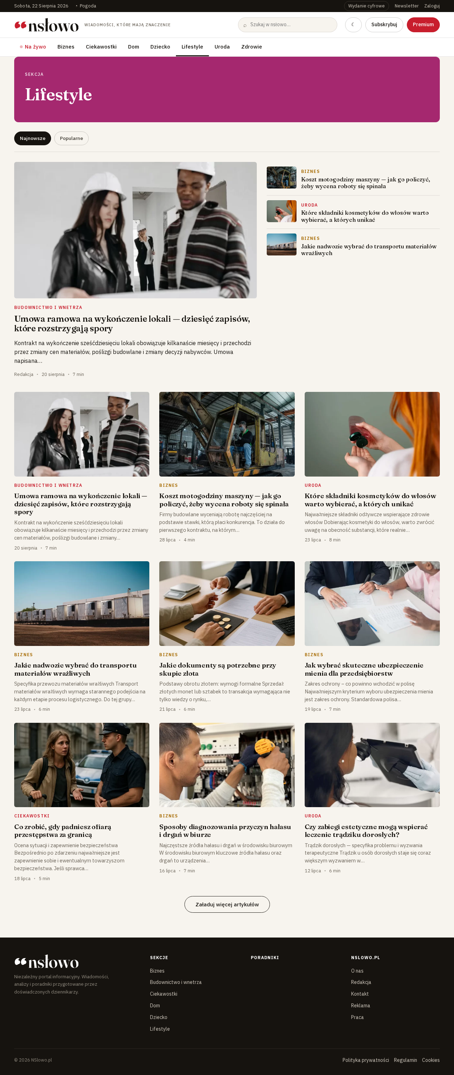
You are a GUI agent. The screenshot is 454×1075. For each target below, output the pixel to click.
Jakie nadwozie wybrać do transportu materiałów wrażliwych (369, 250)
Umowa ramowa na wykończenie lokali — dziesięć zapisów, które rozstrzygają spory (132, 323)
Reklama (360, 1005)
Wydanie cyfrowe (366, 6)
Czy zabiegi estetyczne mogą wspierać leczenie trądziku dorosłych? (366, 830)
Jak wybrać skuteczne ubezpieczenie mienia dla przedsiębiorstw (364, 669)
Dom (133, 46)
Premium (423, 24)
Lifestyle (192, 46)
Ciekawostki (101, 46)
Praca (357, 1017)
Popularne (71, 138)
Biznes (65, 46)
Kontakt (360, 994)
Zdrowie (251, 46)
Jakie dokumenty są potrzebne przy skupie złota (217, 669)
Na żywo (35, 46)
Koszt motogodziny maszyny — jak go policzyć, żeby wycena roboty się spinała (365, 183)
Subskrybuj (384, 24)
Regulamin (405, 1060)
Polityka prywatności (366, 1060)
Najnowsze (32, 138)
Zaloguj (432, 6)
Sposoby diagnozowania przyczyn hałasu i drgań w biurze (225, 830)
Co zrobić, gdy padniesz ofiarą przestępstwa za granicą (62, 830)
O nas (357, 971)
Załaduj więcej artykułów (227, 904)
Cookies (431, 1060)
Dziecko (160, 46)
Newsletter (407, 6)
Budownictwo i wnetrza (176, 982)
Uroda (222, 46)
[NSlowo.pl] (76, 961)
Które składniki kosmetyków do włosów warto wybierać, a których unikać (365, 216)
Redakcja (361, 982)
